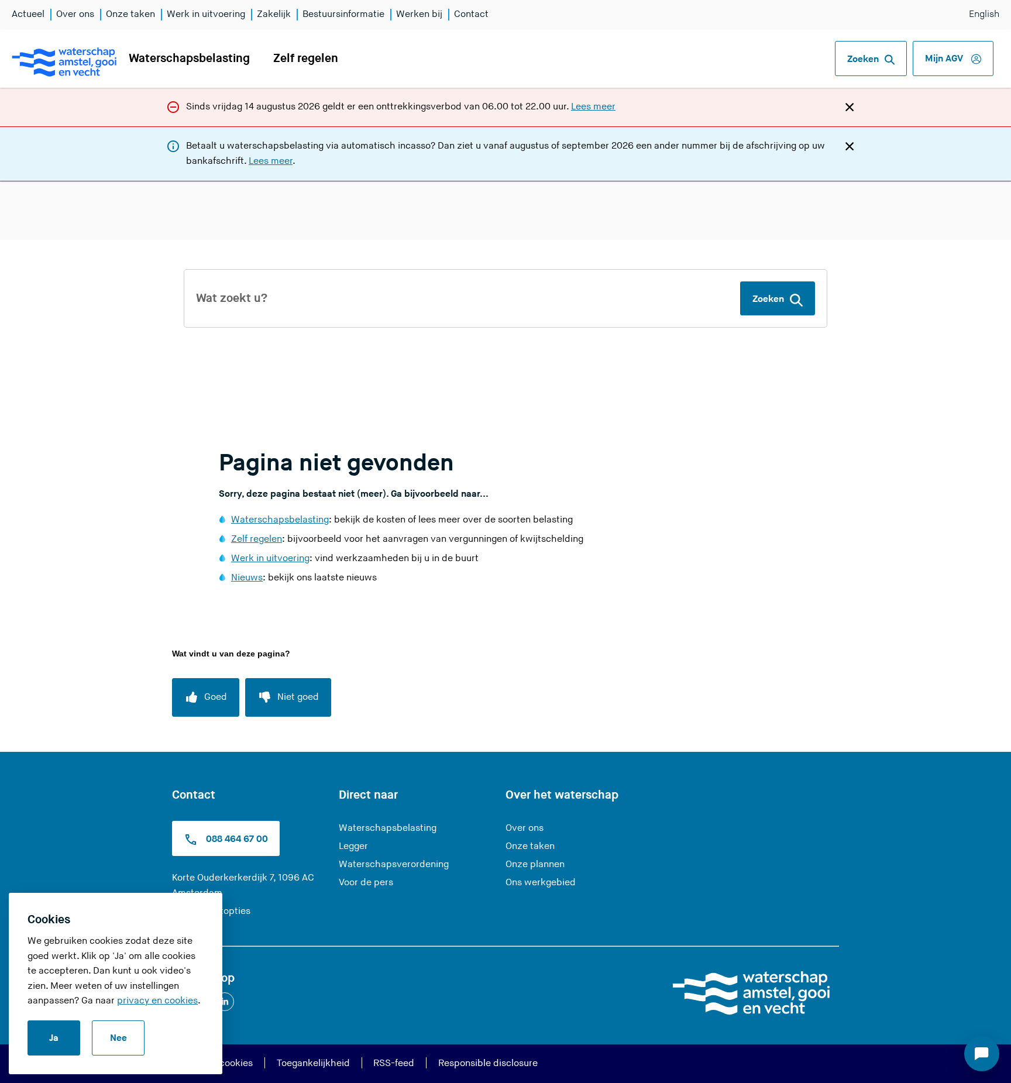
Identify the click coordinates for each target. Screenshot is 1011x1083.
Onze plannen (535, 864)
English (984, 14)
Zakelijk (274, 14)
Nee (118, 1038)
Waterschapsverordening (394, 864)
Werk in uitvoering (206, 14)
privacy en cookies (157, 1000)
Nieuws (247, 577)
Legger (353, 846)
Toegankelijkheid (313, 1063)
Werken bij (419, 14)
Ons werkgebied (541, 882)
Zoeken (863, 59)
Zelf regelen (305, 58)
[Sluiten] (849, 106)
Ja (54, 1038)
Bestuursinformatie (343, 14)
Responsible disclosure (488, 1063)
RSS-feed (393, 1063)
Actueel (28, 14)
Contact (471, 14)
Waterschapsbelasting (189, 58)
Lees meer (593, 106)
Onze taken (130, 14)
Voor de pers (366, 882)
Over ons (75, 14)
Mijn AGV (945, 58)
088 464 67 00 (236, 839)
